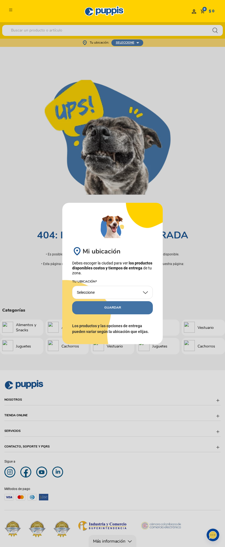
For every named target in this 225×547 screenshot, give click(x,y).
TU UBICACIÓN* (84, 282)
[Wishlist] (194, 11)
